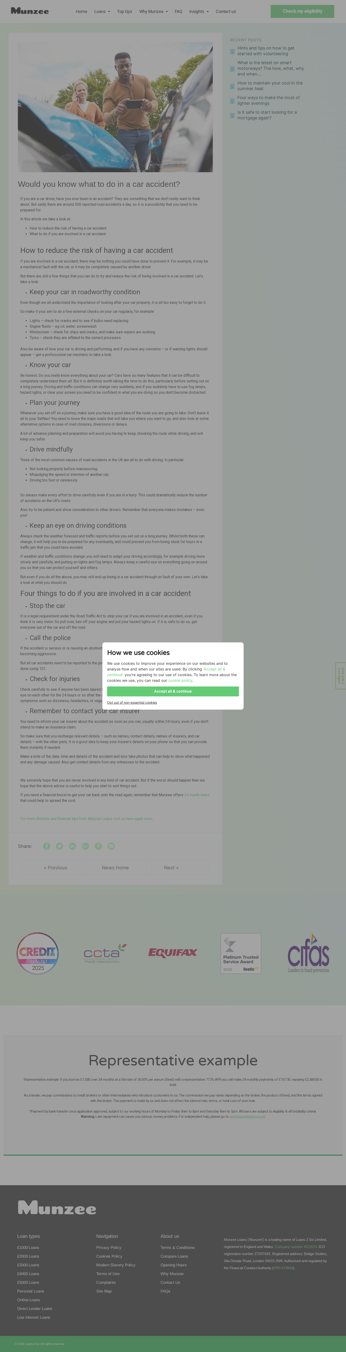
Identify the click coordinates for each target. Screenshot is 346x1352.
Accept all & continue (173, 691)
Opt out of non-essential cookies (132, 702)
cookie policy (180, 680)
